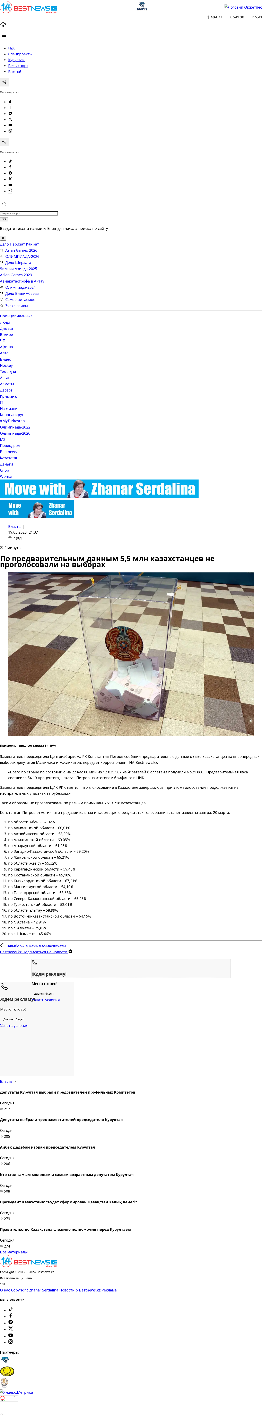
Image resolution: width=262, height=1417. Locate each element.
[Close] (3, 238)
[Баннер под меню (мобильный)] (37, 516)
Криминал (9, 396)
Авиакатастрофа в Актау (22, 281)
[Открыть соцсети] (4, 82)
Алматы (7, 383)
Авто (4, 352)
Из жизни (9, 408)
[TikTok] (10, 101)
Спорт (5, 470)
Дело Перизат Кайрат (19, 244)
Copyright (19, 1290)
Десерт (6, 390)
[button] (4, 35)
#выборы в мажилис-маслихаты (37, 946)
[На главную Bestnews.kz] (28, 1265)
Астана (6, 377)
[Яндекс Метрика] (16, 1392)
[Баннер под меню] (99, 496)
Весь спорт (18, 65)
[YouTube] (10, 125)
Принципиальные (16, 315)
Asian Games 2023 (16, 274)
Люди (5, 322)
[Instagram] (10, 131)
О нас (5, 1290)
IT (1, 402)
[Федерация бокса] (4, 1386)
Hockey (6, 365)
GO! (4, 219)
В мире (6, 334)
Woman (7, 476)
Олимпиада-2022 (15, 427)
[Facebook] (10, 107)
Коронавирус (12, 414)
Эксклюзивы (16, 305)
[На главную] (3, 26)
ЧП (2, 340)
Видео (5, 359)
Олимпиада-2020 (15, 433)
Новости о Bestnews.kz (80, 1290)
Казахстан (9, 457)
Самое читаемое (20, 299)
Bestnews (8, 451)
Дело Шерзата (18, 262)
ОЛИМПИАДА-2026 (22, 256)
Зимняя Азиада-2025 (18, 268)
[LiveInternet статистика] (9, 1408)
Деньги (6, 464)
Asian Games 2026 (21, 250)
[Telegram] (10, 113)
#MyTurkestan (12, 420)
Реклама (109, 1290)
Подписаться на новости (34, 951)
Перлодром (10, 445)
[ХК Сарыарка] (7, 1374)
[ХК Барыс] (5, 1363)
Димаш (6, 328)
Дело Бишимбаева (22, 293)
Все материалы (14, 1252)
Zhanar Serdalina (43, 1290)
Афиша (6, 346)
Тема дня (8, 371)
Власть (14, 526)
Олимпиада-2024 (20, 287)
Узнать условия (46, 999)
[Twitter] (10, 119)
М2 (2, 439)
